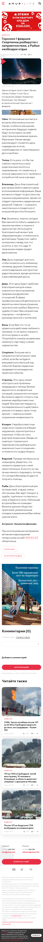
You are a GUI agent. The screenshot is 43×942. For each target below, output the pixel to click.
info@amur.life (8, 852)
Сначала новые (8, 637)
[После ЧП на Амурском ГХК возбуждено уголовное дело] (38, 831)
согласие (4, 932)
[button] (31, 869)
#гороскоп (10, 549)
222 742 (28, 849)
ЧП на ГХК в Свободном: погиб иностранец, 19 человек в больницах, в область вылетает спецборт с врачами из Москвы (20, 777)
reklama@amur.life (30, 852)
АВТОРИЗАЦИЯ (21, 667)
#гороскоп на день (13, 556)
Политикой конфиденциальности (12, 940)
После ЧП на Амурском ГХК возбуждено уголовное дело (19, 826)
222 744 (8, 849)
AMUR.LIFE (31, 537)
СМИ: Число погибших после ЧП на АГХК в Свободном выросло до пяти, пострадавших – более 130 (21, 726)
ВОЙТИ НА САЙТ (21, 862)
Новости (6, 35)
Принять (36, 935)
